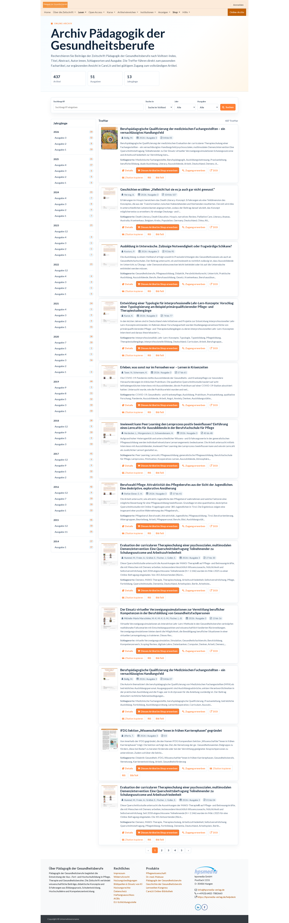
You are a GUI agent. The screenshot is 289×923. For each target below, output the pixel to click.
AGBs (117, 898)
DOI (215, 170)
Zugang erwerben (195, 170)
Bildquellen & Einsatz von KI (128, 884)
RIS (149, 177)
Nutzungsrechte (122, 887)
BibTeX (160, 177)
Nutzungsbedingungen (125, 880)
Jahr (176, 101)
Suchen (230, 107)
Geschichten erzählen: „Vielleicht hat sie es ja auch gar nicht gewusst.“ (167, 189)
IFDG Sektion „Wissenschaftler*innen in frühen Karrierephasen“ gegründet (171, 730)
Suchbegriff (59, 101)
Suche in (150, 101)
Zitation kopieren (134, 177)
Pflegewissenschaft (156, 873)
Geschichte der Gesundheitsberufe (164, 884)
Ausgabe (201, 101)
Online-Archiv (237, 12)
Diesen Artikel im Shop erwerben (159, 170)
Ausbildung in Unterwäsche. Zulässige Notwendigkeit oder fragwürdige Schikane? (176, 246)
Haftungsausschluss (124, 894)
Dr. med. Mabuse (154, 876)
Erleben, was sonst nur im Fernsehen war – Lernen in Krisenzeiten (164, 367)
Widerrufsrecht (122, 876)
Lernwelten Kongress (157, 887)
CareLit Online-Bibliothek (159, 891)
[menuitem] (47, 12)
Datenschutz (120, 891)
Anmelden (238, 4)
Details (129, 170)
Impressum (119, 873)
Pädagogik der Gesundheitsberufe (163, 880)
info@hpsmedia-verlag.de (211, 889)
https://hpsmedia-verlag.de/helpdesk (216, 896)
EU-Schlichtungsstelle (125, 902)
